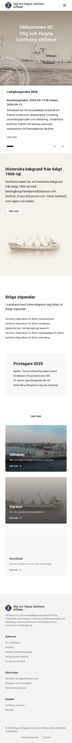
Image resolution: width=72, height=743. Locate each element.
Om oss (14, 211)
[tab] (10, 146)
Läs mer (12, 137)
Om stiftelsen (12, 642)
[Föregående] (55, 146)
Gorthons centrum (15, 705)
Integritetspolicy (29, 737)
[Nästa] (62, 146)
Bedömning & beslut (16, 688)
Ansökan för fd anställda (18, 683)
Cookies (46, 737)
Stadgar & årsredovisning (18, 652)
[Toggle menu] (65, 5)
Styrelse (9, 647)
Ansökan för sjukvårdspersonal (21, 678)
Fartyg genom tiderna (16, 656)
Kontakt (9, 710)
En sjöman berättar (15, 661)
